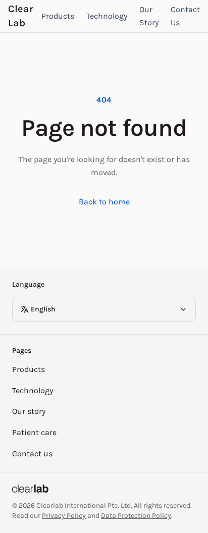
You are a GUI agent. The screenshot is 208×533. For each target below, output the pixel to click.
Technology (106, 16)
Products (57, 16)
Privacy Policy (64, 515)
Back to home (104, 201)
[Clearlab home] (104, 489)
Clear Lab (20, 16)
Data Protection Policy (136, 515)
